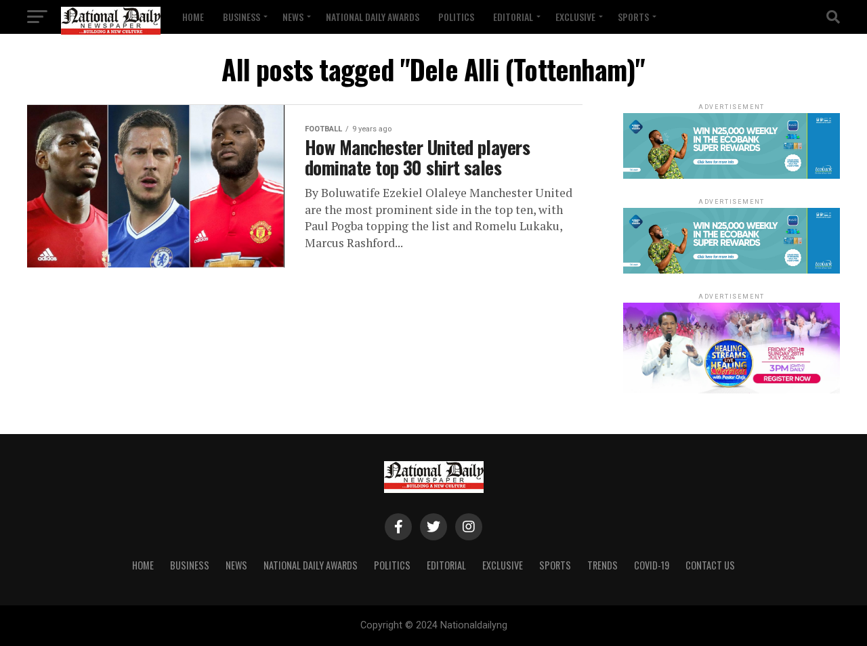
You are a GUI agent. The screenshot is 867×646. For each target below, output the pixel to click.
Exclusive (575, 16)
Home (193, 16)
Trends (602, 565)
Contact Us (710, 565)
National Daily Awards (372, 16)
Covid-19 (651, 565)
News (292, 16)
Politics (456, 16)
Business (241, 16)
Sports (633, 16)
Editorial (513, 16)
